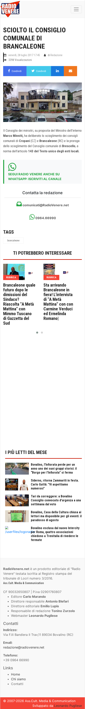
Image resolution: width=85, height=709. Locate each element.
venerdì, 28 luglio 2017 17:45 (24, 55)
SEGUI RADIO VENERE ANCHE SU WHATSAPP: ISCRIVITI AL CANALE (34, 176)
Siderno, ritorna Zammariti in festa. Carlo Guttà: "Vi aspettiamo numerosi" (55, 484)
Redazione (56, 55)
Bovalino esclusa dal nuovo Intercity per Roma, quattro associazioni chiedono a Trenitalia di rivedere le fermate (55, 534)
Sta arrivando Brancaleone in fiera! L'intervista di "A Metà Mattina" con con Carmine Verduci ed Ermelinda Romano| (58, 302)
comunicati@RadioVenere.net (45, 205)
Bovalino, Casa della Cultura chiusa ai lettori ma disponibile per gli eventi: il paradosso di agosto (56, 516)
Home (15, 674)
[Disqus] (42, 394)
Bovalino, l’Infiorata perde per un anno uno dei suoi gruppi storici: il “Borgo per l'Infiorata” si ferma (54, 468)
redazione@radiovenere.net (23, 647)
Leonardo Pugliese (68, 706)
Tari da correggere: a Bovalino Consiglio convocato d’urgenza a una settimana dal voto (56, 500)
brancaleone (13, 240)
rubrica (11, 277)
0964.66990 (45, 218)
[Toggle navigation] (76, 9)
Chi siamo (18, 679)
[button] (37, 333)
